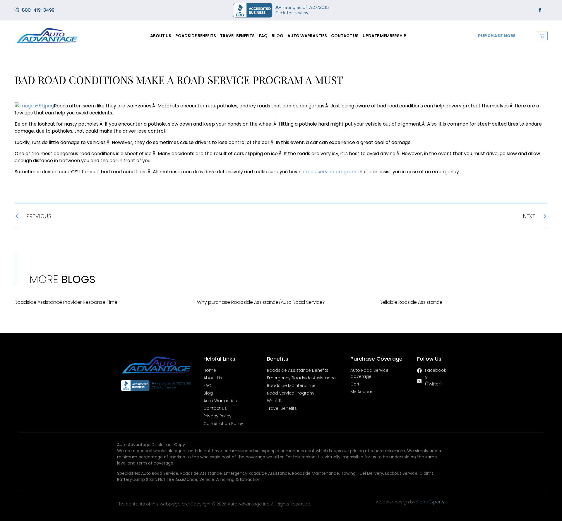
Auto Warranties (307, 36)
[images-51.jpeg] (34, 105)
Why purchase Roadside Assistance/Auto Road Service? (261, 302)
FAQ (263, 36)
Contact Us (345, 36)
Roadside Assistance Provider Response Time (66, 302)
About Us (160, 36)
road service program (331, 171)
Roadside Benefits (195, 36)
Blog (277, 36)
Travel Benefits (237, 36)
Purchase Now (496, 36)
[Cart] (542, 36)
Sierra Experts (430, 502)
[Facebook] (540, 10)
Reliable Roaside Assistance (411, 302)
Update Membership (384, 36)
